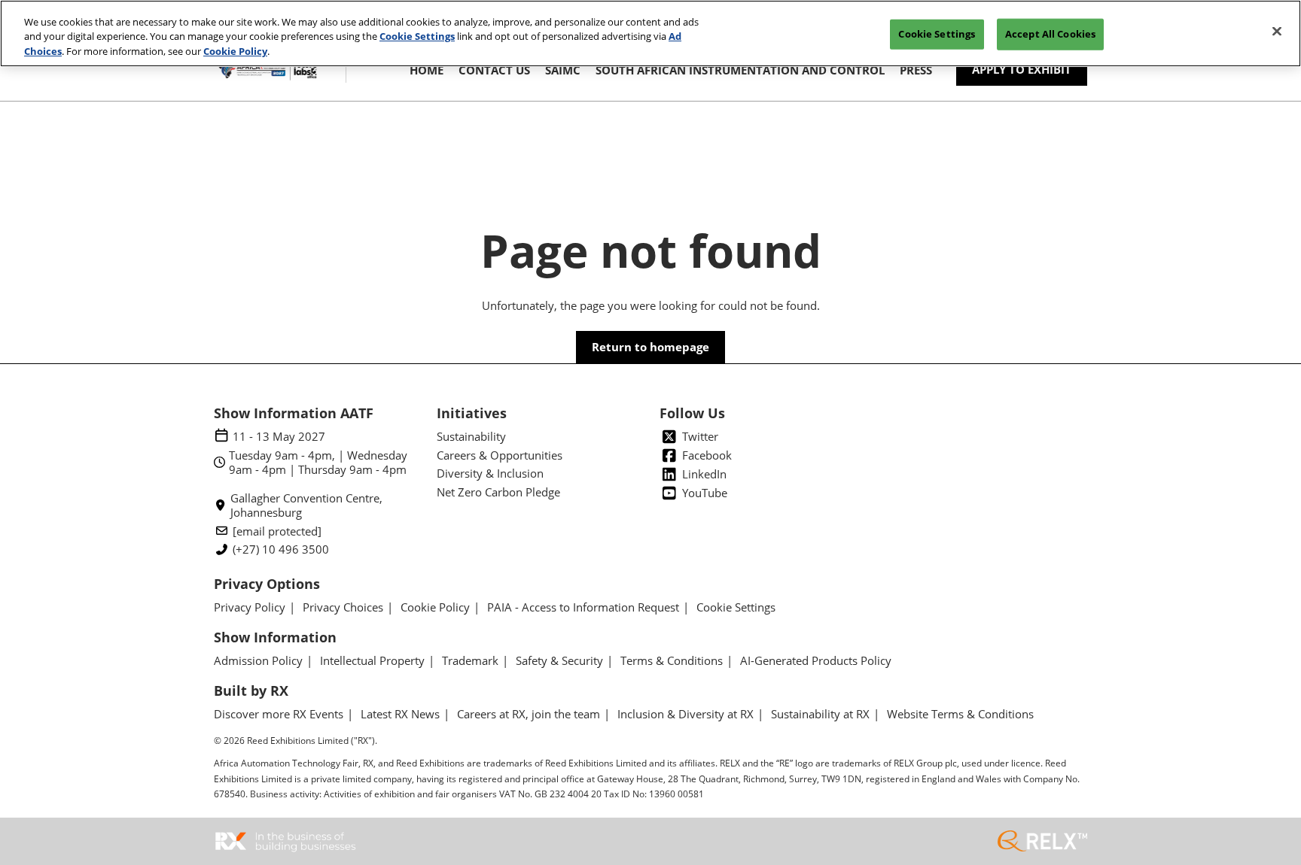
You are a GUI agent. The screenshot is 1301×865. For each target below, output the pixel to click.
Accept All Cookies (1050, 34)
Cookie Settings (417, 37)
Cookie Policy (235, 51)
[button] (1021, 69)
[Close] (1276, 31)
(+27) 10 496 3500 (281, 549)
